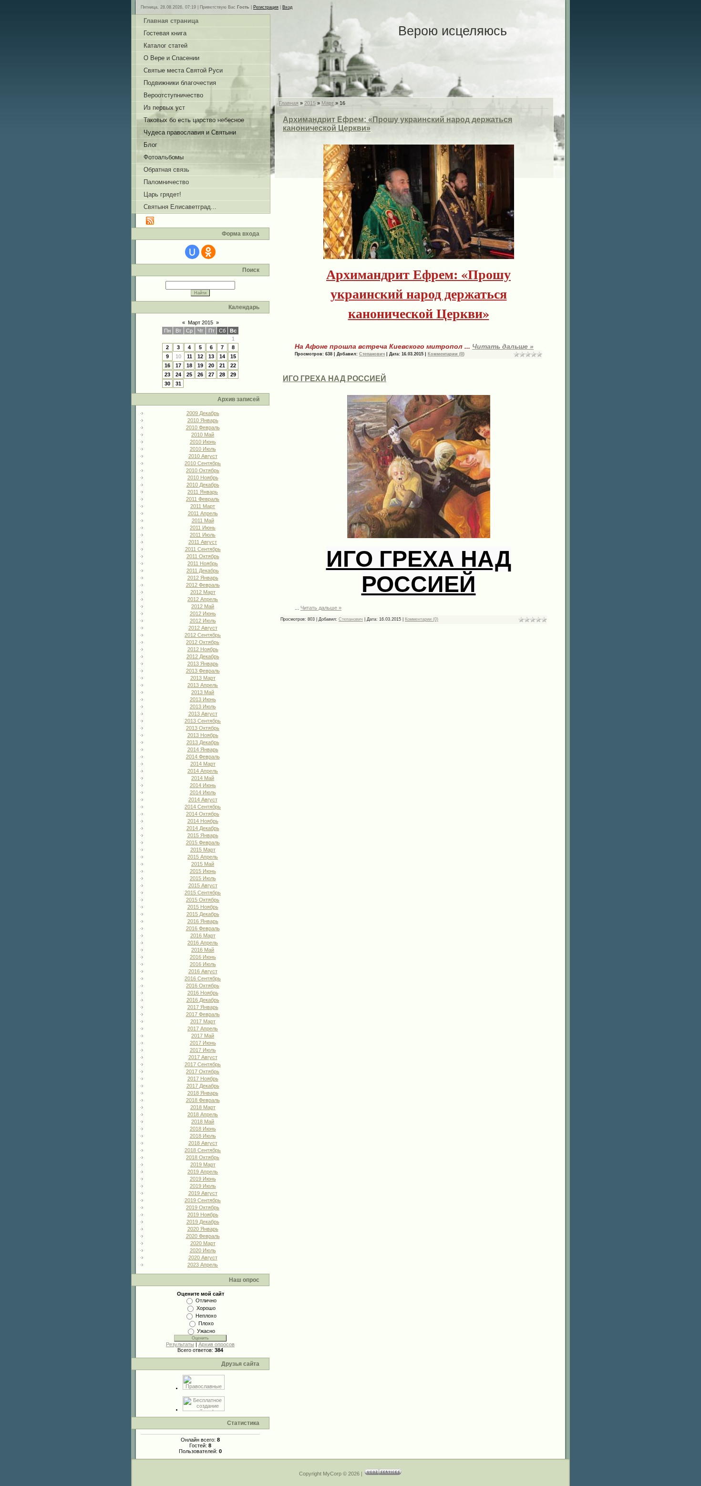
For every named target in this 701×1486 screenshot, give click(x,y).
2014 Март (203, 764)
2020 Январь (202, 1229)
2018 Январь (202, 1093)
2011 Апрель (203, 513)
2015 (310, 103)
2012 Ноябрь (202, 649)
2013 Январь (202, 663)
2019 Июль (203, 1186)
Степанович (372, 354)
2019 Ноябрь (202, 1214)
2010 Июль (203, 449)
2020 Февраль (203, 1236)
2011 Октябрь (202, 556)
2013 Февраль (203, 671)
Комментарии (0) (446, 354)
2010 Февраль (203, 427)
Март (327, 103)
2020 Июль (203, 1250)
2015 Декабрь (202, 914)
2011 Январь (202, 492)
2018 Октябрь (202, 1157)
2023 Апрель (202, 1265)
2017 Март (203, 1021)
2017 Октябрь (202, 1071)
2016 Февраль (203, 928)
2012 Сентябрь (203, 635)
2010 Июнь (203, 442)
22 (233, 365)
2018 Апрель (202, 1114)
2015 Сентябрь (203, 892)
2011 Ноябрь (202, 563)
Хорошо (206, 1308)
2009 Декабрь (202, 413)
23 (167, 374)
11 (189, 356)
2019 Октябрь (202, 1207)
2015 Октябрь (202, 900)
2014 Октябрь (202, 814)
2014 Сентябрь (203, 807)
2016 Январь (202, 921)
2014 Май (202, 778)
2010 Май (202, 434)
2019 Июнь (203, 1179)
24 (178, 374)
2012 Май (202, 606)
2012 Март (203, 592)
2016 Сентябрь (203, 978)
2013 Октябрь (202, 728)
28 (222, 374)
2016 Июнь (203, 957)
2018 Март (203, 1107)
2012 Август (202, 628)
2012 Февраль (203, 585)
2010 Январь (202, 420)
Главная (289, 103)
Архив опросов (216, 1344)
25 (189, 374)
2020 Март (203, 1243)
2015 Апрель (202, 857)
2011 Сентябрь (203, 549)
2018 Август (202, 1143)
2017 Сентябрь (203, 1064)
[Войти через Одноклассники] (208, 252)
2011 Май (203, 520)
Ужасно (206, 1331)
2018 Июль (203, 1136)
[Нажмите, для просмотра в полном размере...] (418, 257)
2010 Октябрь (202, 470)
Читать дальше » (503, 346)
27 (211, 374)
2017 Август (202, 1057)
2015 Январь (202, 835)
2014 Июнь (203, 785)
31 (178, 383)
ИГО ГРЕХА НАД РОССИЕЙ (334, 378)
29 (233, 374)
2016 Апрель (202, 943)
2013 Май (202, 692)
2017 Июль (203, 1050)
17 (178, 365)
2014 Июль (203, 792)
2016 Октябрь (202, 985)
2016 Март (203, 935)
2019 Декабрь (202, 1222)
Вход (287, 7)
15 (233, 356)
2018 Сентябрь (203, 1150)
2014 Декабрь (202, 828)
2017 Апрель (202, 1028)
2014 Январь (202, 749)
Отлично (206, 1300)
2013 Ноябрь (202, 735)
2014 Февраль (203, 756)
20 (211, 365)
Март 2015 (200, 322)
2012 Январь (202, 578)
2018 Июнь (203, 1129)
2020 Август (202, 1257)
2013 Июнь (203, 699)
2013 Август (202, 714)
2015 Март (203, 849)
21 (222, 365)
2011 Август (202, 542)
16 (167, 365)
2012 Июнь (203, 613)
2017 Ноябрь (202, 1078)
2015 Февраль (203, 842)
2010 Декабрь (202, 485)
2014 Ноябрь (202, 821)
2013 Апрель (202, 685)
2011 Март (202, 506)
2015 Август (202, 885)
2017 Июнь (203, 1043)
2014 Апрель (202, 771)
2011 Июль (203, 535)
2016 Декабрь (202, 1000)
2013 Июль (203, 706)
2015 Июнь (203, 871)
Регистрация (265, 7)
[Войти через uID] (192, 252)
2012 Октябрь (202, 642)
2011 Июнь (203, 527)
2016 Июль (203, 964)
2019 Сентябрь (203, 1200)
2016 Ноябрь (202, 993)
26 (200, 374)
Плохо (206, 1323)
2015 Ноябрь (202, 907)
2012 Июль (203, 620)
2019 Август (202, 1193)
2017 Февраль (203, 1014)
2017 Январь (202, 1007)
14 (222, 356)
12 (200, 356)
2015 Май (202, 864)
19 (200, 365)
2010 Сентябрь (203, 463)
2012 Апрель (202, 599)
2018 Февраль (203, 1100)
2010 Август (202, 456)
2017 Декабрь (202, 1086)
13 (211, 356)
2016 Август (202, 971)
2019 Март (203, 1164)
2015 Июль (203, 878)
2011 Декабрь (202, 570)
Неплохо (206, 1316)
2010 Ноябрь (202, 477)
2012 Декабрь (202, 656)
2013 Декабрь (202, 742)
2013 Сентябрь (203, 721)
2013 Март (203, 678)
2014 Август (202, 799)
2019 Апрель (202, 1171)
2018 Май (202, 1121)
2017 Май (202, 1036)
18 (189, 365)
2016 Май (202, 950)
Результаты (180, 1344)
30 (167, 383)
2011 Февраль (202, 499)
